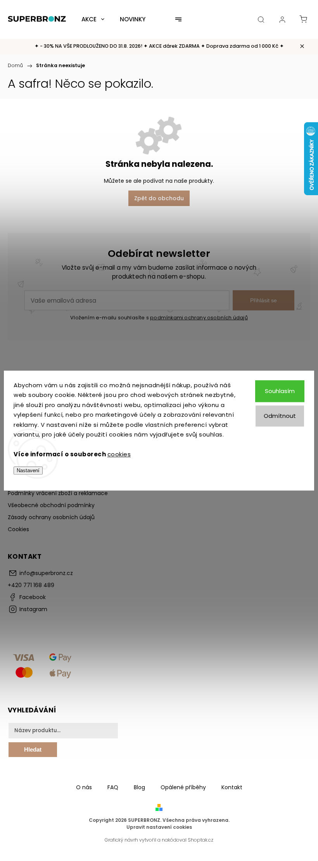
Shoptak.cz (200, 840)
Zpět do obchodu (159, 198)
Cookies (18, 529)
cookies (119, 454)
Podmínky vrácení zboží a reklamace (58, 493)
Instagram (33, 609)
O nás (84, 787)
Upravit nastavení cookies (159, 827)
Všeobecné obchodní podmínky (51, 505)
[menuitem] (92, 19)
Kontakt (231, 787)
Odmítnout (280, 416)
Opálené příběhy (183, 787)
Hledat (32, 749)
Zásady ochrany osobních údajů (51, 517)
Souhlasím (280, 391)
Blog (139, 787)
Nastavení (28, 470)
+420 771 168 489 (31, 585)
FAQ (112, 787)
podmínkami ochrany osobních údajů (199, 317)
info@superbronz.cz (46, 573)
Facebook (32, 597)
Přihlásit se (263, 300)
